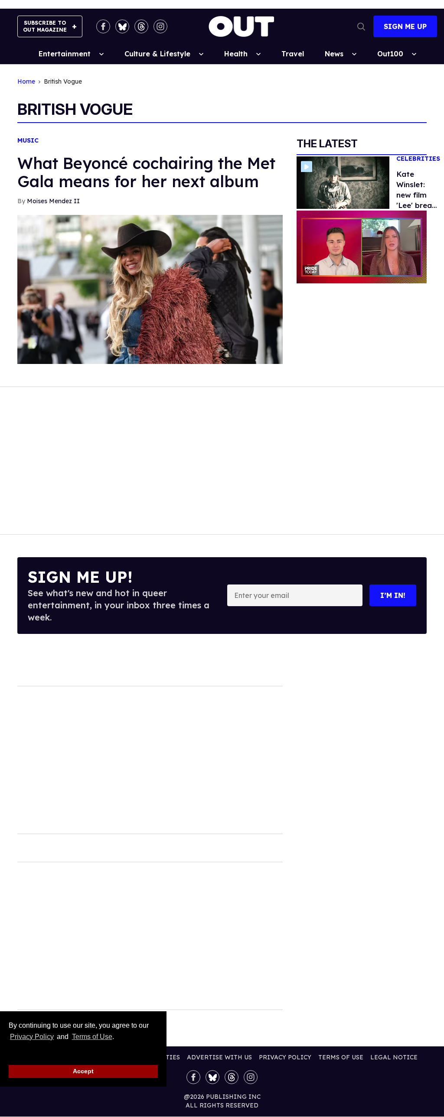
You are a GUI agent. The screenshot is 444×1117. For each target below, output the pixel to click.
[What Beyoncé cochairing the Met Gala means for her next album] (150, 288)
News (334, 53)
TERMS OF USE (340, 1057)
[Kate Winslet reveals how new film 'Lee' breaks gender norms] (343, 182)
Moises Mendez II (53, 201)
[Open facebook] (103, 26)
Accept (83, 1071)
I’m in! (392, 595)
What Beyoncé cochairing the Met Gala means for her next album (146, 172)
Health (236, 53)
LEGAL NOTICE (394, 1057)
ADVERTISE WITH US (219, 1057)
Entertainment (65, 53)
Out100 (390, 53)
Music (28, 140)
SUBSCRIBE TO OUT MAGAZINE (45, 26)
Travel (292, 53)
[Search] (361, 26)
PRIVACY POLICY (285, 1057)
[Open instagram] (160, 26)
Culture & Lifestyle (157, 53)
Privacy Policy (32, 1036)
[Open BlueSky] (122, 26)
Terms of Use (92, 1036)
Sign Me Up (405, 26)
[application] (362, 247)
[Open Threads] (141, 26)
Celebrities (418, 158)
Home (26, 81)
